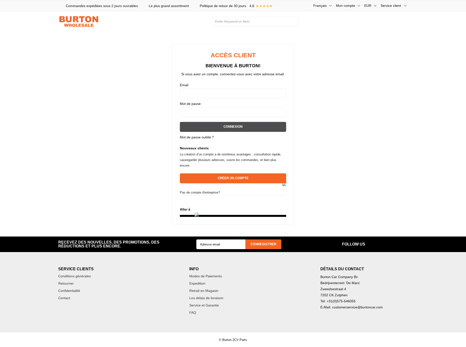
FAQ (192, 312)
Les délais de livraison (206, 298)
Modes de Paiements (205, 276)
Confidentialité (69, 291)
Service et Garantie (204, 305)
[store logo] (80, 21)
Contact (64, 298)
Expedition (197, 283)
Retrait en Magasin (203, 291)
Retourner (66, 283)
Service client (391, 6)
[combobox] (255, 21)
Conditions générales (74, 276)
